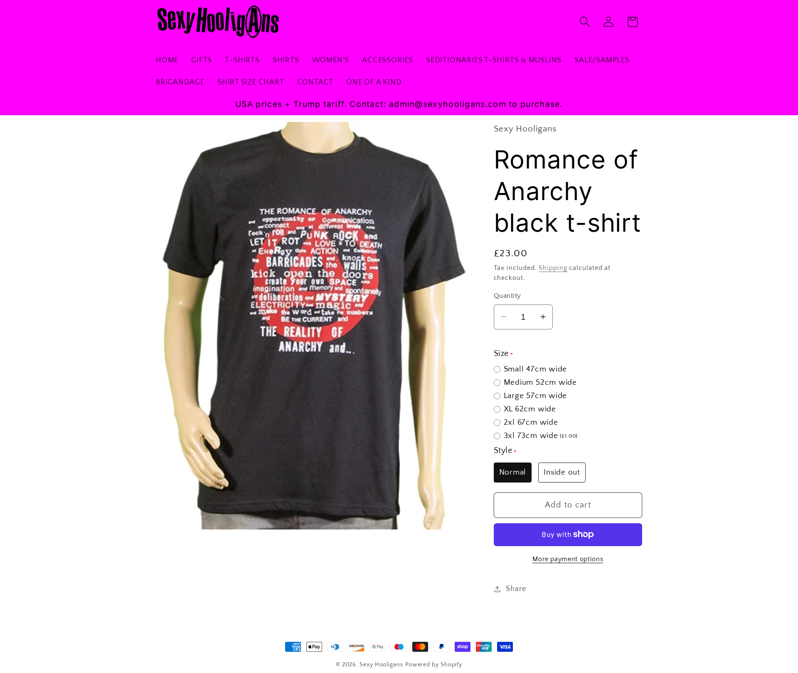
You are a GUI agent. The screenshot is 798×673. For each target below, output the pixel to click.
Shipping (553, 267)
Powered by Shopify (433, 664)
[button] (585, 22)
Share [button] (516, 588)
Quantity (507, 295)
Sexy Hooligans (381, 664)
